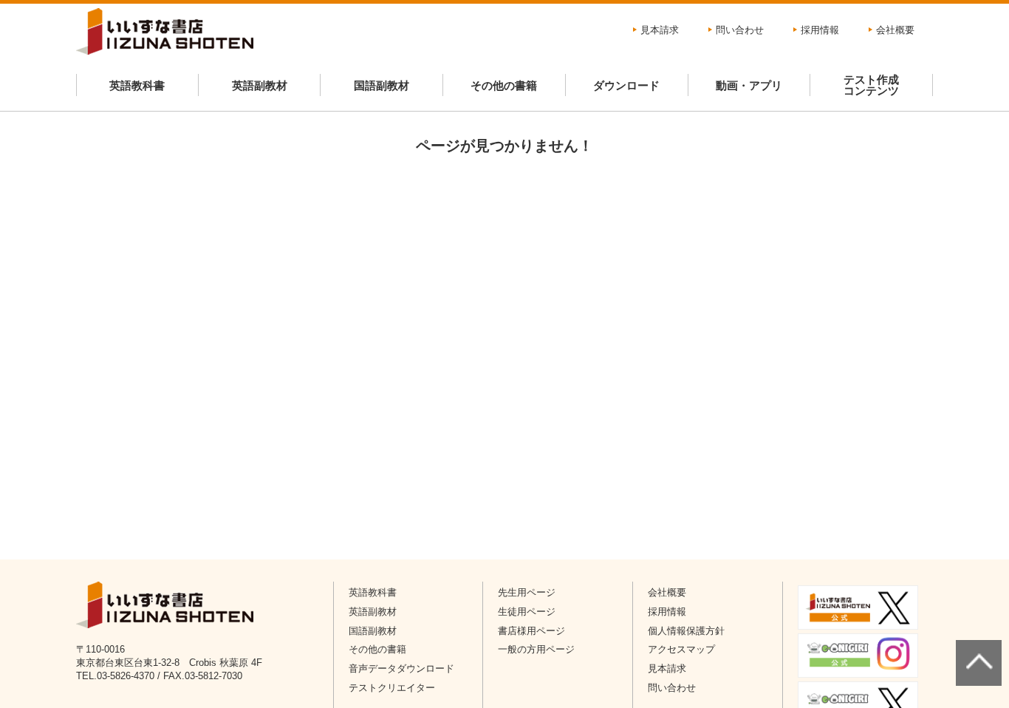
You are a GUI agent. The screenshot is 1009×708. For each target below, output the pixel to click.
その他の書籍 (504, 85)
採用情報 (820, 29)
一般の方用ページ (536, 649)
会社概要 (895, 29)
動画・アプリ (749, 85)
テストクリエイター (392, 687)
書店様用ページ (531, 630)
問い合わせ (740, 29)
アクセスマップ (681, 649)
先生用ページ (526, 592)
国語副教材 (381, 85)
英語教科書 (137, 85)
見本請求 (659, 29)
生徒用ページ (526, 611)
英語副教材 (259, 85)
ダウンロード (626, 85)
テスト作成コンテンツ (871, 85)
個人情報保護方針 (686, 630)
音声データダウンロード (401, 668)
